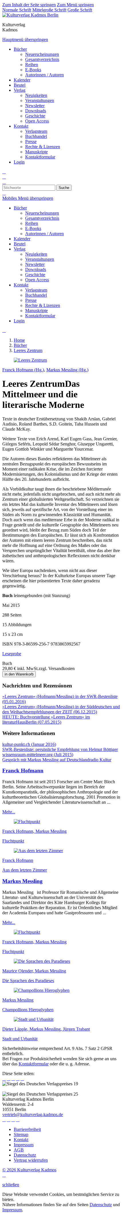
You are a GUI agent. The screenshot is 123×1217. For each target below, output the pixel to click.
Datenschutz (101, 1204)
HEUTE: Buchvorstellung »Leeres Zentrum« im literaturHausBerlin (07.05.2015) (46, 719)
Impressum (12, 1209)
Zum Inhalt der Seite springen (29, 4)
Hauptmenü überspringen (25, 39)
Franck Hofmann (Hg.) (23, 369)
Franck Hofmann (22, 771)
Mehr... (8, 811)
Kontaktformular (34, 1063)
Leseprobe (11, 653)
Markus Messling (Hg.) (67, 369)
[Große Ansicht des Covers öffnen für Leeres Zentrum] (30, 360)
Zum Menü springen (75, 4)
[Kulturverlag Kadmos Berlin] (30, 15)
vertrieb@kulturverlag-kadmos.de (32, 1114)
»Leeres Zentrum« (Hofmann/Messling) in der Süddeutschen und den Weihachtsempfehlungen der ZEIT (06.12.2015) (61, 709)
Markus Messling (22, 881)
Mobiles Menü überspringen (27, 198)
